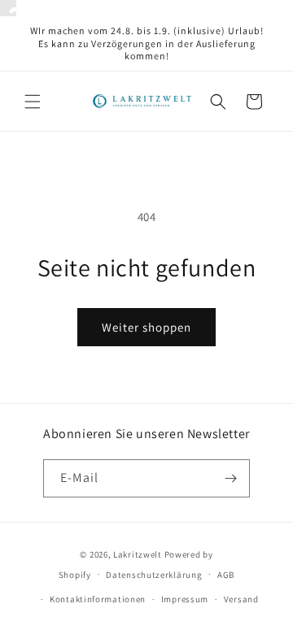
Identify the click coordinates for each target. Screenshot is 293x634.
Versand (241, 599)
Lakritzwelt (137, 554)
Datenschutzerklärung (154, 574)
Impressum (184, 599)
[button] (32, 101)
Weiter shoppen (146, 327)
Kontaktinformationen (98, 599)
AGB (225, 574)
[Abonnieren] (231, 478)
